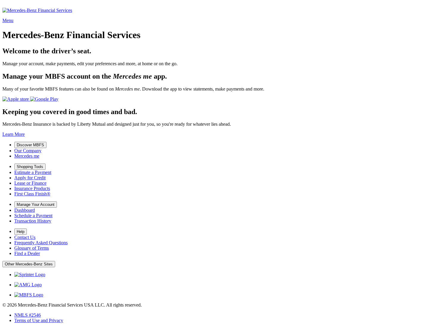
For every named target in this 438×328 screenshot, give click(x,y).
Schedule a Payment (33, 215)
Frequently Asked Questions (41, 242)
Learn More (13, 134)
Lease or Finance (30, 183)
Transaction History (32, 220)
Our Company (27, 150)
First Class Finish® (32, 193)
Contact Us (24, 237)
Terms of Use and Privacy (38, 320)
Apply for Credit (30, 177)
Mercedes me (26, 155)
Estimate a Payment (32, 172)
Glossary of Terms (31, 248)
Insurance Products (32, 188)
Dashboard (24, 210)
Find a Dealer (27, 253)
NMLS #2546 (27, 315)
